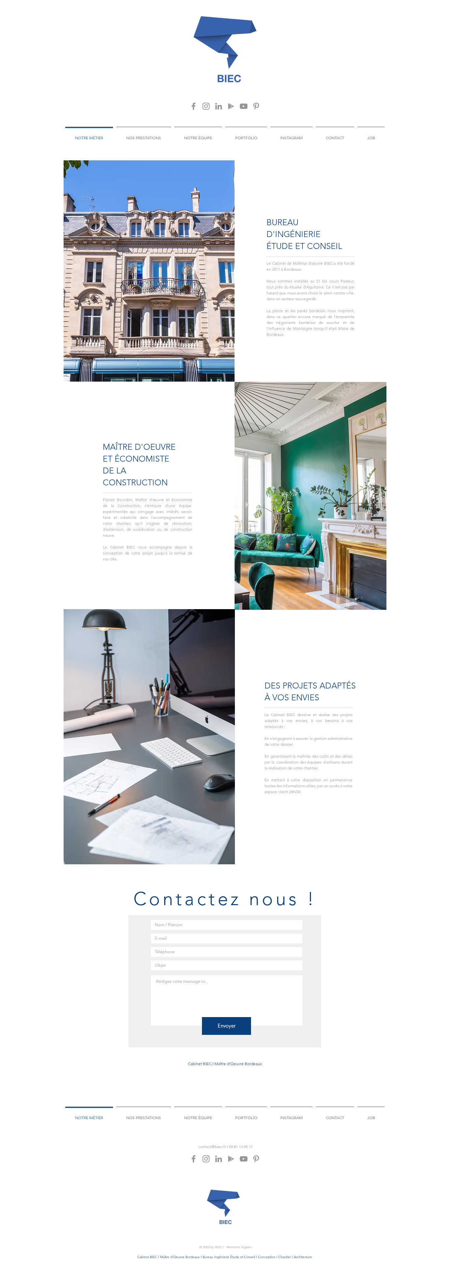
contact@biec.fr (212, 1146)
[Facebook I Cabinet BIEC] (193, 106)
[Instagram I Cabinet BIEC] (206, 106)
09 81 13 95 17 (241, 1146)
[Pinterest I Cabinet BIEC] (256, 106)
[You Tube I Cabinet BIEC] (243, 106)
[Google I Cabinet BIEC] (231, 106)
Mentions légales (238, 1247)
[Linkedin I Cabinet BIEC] (218, 106)
